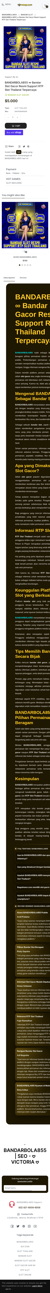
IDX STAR (25, 1246)
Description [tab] (9, 277)
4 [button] (27, 265)
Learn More (37, 1286)
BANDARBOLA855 (9, 15)
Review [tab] (23, 277)
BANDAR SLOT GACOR (25, 1260)
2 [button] (22, 265)
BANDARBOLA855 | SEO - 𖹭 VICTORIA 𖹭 (25, 1156)
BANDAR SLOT (27, 15)
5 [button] (30, 265)
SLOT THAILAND (25, 1251)
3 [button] (25, 265)
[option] (25, 235)
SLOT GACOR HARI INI (25, 1265)
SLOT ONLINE (25, 257)
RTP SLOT (25, 1270)
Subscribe (38, 1188)
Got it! (8, 1289)
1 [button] (19, 265)
